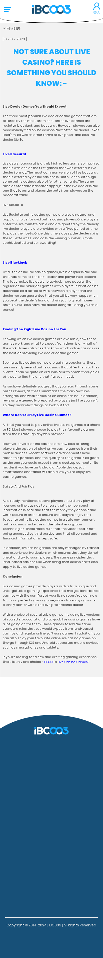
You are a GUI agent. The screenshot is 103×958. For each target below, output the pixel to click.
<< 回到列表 (11, 28)
